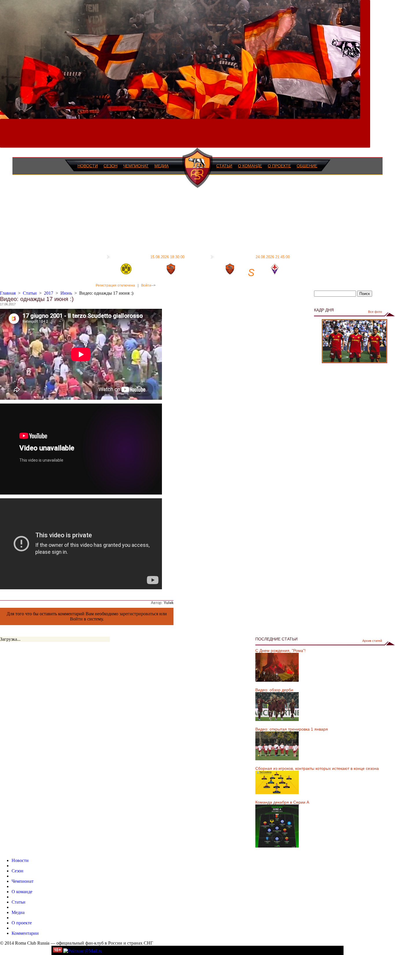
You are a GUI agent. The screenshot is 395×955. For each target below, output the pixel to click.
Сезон (110, 165)
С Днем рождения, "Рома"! (280, 650)
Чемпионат (136, 165)
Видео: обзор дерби (274, 690)
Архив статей (372, 640)
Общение (307, 165)
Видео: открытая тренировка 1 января (291, 729)
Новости (87, 165)
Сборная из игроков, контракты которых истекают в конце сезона (317, 768)
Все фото (375, 311)
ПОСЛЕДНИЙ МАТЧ (148, 256)
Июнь (66, 293)
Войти (146, 285)
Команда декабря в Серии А (282, 802)
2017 (48, 293)
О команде (250, 165)
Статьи (224, 165)
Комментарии (25, 933)
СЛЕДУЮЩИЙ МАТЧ (252, 256)
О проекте (279, 165)
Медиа (161, 165)
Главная (8, 293)
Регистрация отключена (115, 285)
